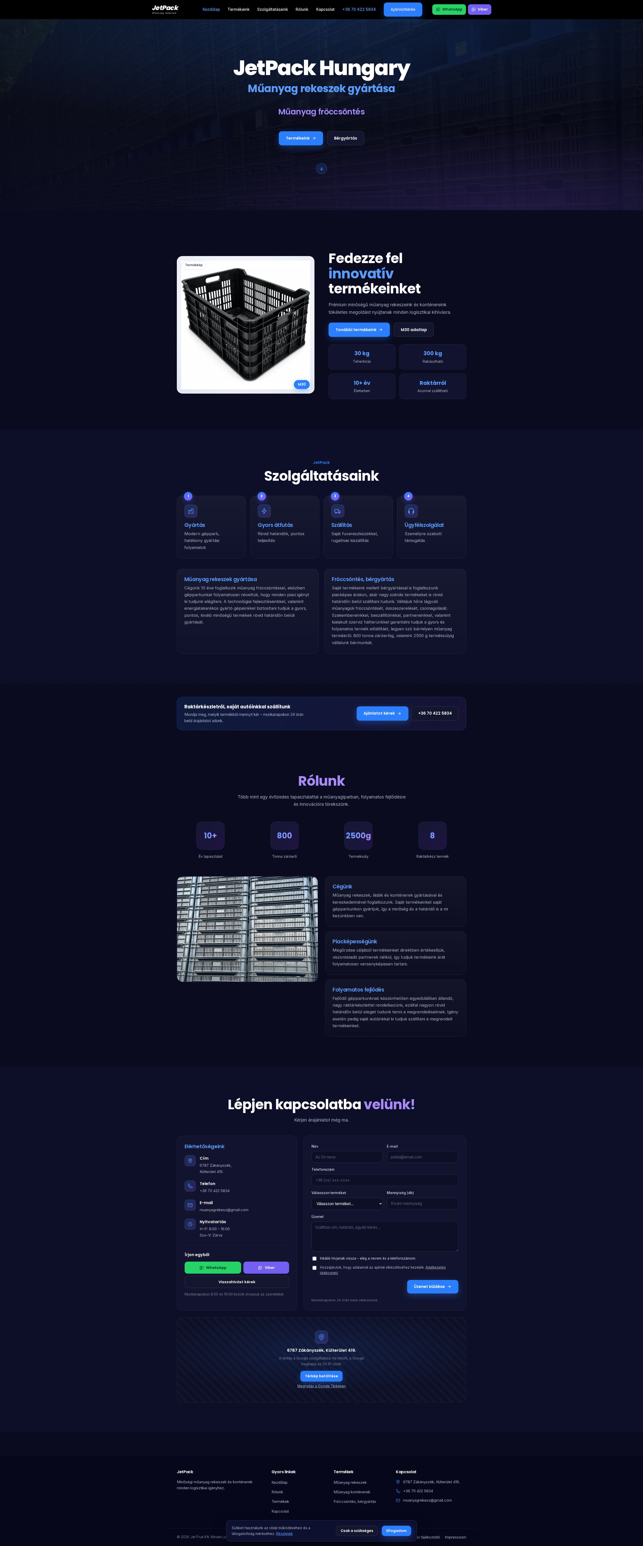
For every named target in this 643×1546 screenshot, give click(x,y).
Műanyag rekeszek (350, 1482)
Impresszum (455, 1537)
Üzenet (317, 1217)
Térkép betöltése (321, 1376)
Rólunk (302, 9)
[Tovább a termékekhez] (321, 168)
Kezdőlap (211, 9)
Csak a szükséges (357, 1530)
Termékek (280, 1501)
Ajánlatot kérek (379, 713)
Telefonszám (323, 1169)
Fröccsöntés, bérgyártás (355, 1501)
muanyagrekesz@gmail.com (224, 1209)
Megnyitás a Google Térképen (321, 1386)
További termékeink (356, 329)
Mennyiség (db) (400, 1193)
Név (314, 1146)
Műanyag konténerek (352, 1492)
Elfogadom (396, 1530)
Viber (270, 1267)
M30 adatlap (414, 329)
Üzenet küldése (429, 1286)
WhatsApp (216, 1267)
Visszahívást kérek (237, 1281)
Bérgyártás (345, 138)
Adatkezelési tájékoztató (418, 1537)
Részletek (284, 1533)
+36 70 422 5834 (359, 9)
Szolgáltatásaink (272, 9)
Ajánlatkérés (403, 9)
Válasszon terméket (328, 1193)
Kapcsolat (325, 9)
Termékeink (239, 9)
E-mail (392, 1146)
